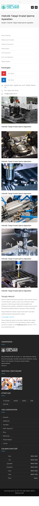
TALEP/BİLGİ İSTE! (7, 317)
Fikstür (5, 404)
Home (3, 23)
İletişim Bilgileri (5, 61)
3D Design (6, 401)
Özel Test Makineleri (7, 57)
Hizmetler (6, 425)
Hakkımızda (6, 421)
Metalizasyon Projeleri (7, 40)
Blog (4, 432)
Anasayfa (5, 417)
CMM (31, 401)
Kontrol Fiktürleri (6, 35)
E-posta (5, 443)
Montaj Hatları (5, 48)
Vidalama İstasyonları (7, 44)
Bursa (24, 401)
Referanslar (6, 436)
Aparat (16, 401)
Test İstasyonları (6, 53)
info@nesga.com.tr (21, 325)
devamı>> (4, 365)
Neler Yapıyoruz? (8, 428)
